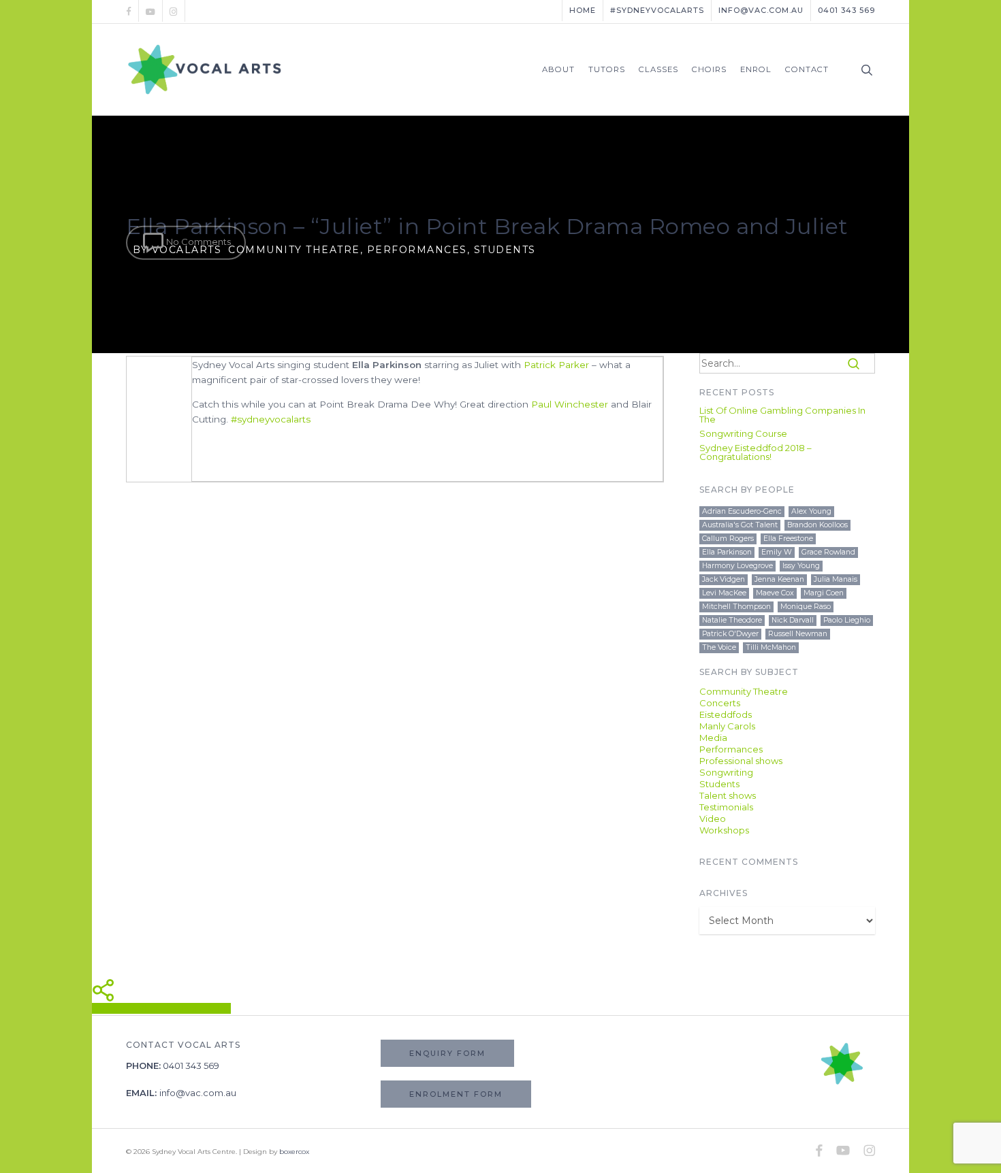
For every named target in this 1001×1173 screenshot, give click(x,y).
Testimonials (726, 807)
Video (712, 819)
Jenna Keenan (779, 579)
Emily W (776, 552)
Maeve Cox (775, 593)
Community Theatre (294, 250)
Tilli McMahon (771, 647)
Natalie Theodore (732, 620)
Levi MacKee (724, 593)
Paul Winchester (569, 404)
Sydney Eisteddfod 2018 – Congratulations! (755, 452)
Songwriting (726, 773)
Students (505, 250)
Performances (417, 250)
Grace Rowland (828, 552)
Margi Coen (824, 593)
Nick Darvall (793, 620)
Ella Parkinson (727, 552)
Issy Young (801, 565)
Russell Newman (797, 633)
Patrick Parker (556, 364)
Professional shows (740, 761)
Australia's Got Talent (740, 525)
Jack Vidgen (723, 579)
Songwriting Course (743, 433)
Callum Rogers (728, 538)
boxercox (294, 1151)
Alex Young (811, 511)
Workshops (724, 830)
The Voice (719, 647)
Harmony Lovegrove (737, 565)
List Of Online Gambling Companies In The (782, 415)
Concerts (719, 703)
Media (713, 738)
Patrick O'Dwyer (730, 633)
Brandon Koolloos (817, 525)
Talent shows (727, 796)
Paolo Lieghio (846, 620)
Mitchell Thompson (736, 606)
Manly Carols (727, 726)
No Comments (197, 241)
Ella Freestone (788, 538)
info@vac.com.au (197, 1092)
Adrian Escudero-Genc (742, 511)
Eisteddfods (725, 715)
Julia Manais (835, 579)
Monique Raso (805, 606)
